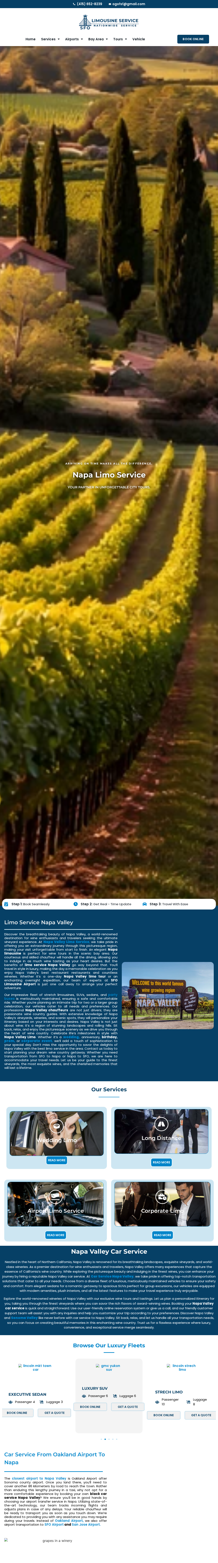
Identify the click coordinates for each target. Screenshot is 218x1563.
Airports (72, 39)
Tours (118, 39)
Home (31, 39)
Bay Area (96, 39)
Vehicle (138, 39)
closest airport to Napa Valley (39, 1478)
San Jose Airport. (86, 1524)
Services (48, 39)
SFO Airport (54, 1524)
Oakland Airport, (69, 1520)
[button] (101, 1439)
